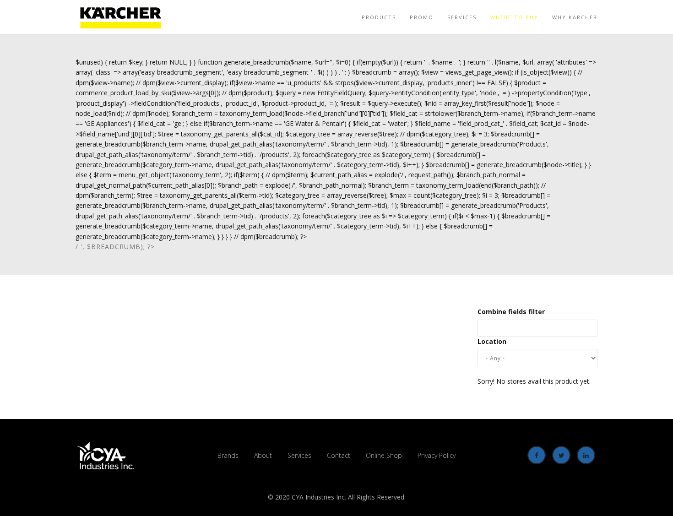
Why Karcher (574, 17)
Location (492, 341)
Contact (338, 455)
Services (462, 17)
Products (379, 17)
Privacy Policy (437, 455)
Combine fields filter (511, 311)
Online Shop (384, 455)
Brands (228, 455)
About (263, 455)
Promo (422, 17)
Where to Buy (514, 17)
